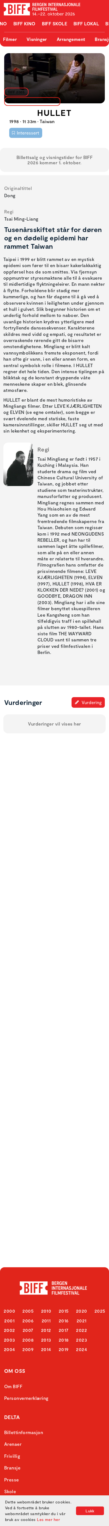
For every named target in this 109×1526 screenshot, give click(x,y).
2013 (46, 1339)
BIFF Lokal (86, 23)
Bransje (12, 1467)
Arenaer (13, 1444)
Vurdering (91, 702)
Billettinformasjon (23, 1432)
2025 (99, 1310)
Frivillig (12, 1456)
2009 (28, 1349)
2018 (64, 1339)
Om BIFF (13, 1386)
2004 (9, 1349)
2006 (28, 1320)
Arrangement (71, 39)
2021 (82, 1320)
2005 (28, 1310)
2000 (9, 1310)
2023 (81, 1339)
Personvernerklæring (26, 1398)
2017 (64, 1330)
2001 (9, 1320)
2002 (9, 1330)
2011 (46, 1320)
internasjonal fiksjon (30, 101)
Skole (10, 1491)
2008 (28, 1339)
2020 (81, 1310)
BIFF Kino (24, 23)
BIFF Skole (54, 23)
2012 (46, 1330)
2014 (46, 1349)
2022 (81, 1330)
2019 (64, 1349)
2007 (28, 1330)
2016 (64, 1320)
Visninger (37, 39)
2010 (46, 1310)
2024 (81, 1349)
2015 (64, 1310)
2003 (9, 1339)
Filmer (10, 39)
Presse (11, 1479)
